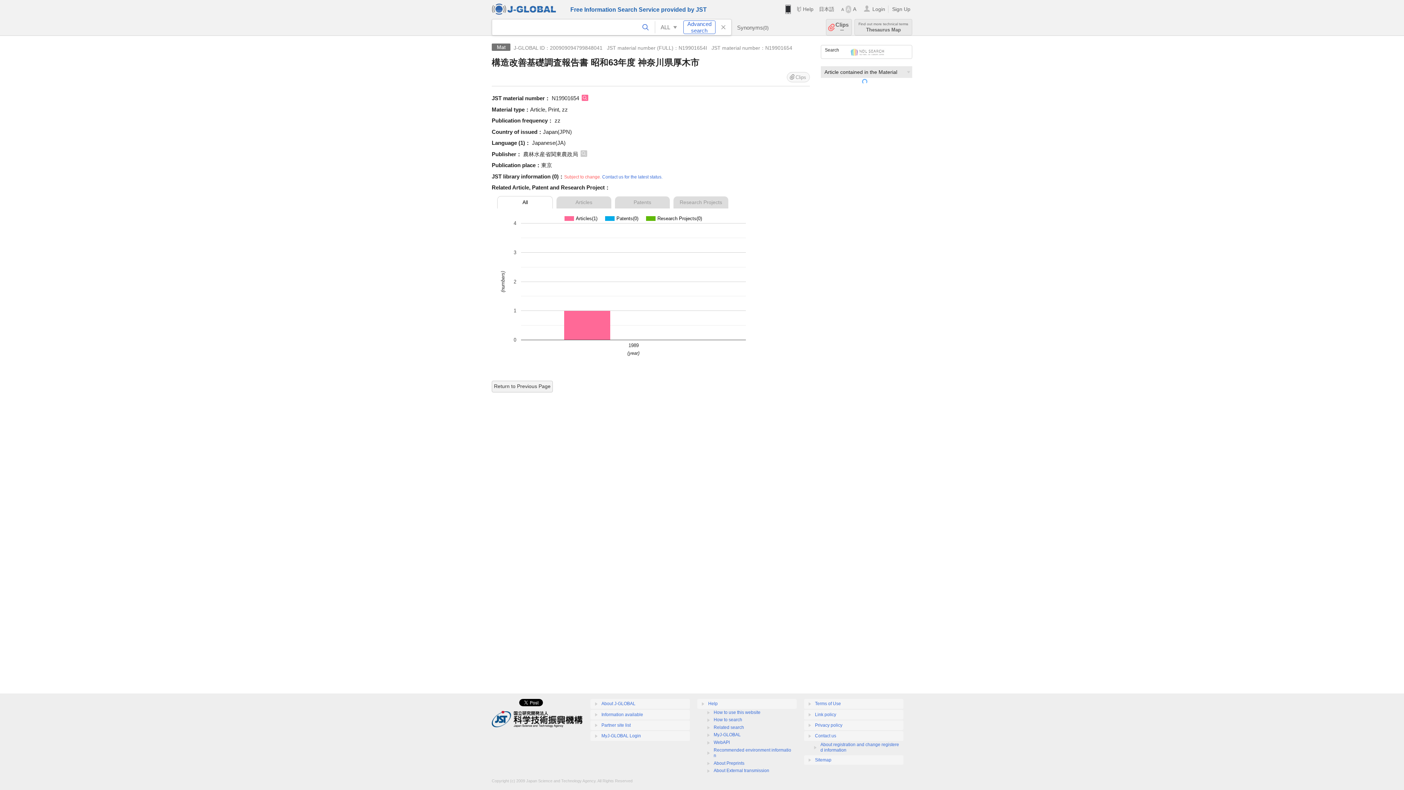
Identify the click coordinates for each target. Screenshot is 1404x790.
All (525, 202)
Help (808, 9)
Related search (729, 727)
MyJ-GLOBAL (727, 734)
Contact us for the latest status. (632, 177)
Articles (583, 202)
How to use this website (737, 712)
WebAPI (722, 742)
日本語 (826, 9)
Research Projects (701, 202)
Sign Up (901, 9)
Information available (622, 714)
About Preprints (729, 763)
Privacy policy (828, 725)
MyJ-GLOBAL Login (621, 735)
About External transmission (741, 770)
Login (878, 9)
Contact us (825, 735)
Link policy (825, 714)
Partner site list (616, 725)
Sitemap (823, 760)
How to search (728, 719)
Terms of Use (828, 703)
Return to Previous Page (522, 386)
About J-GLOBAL (618, 703)
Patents (642, 202)
